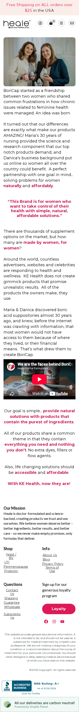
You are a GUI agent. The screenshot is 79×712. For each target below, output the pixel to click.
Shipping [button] (11, 598)
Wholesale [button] (12, 607)
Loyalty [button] (59, 609)
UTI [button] (6, 562)
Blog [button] (46, 559)
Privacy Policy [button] (52, 564)
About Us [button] (50, 555)
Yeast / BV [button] (11, 556)
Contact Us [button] (12, 592)
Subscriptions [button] (12, 616)
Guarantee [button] (12, 603)
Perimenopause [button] (16, 567)
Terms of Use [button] (52, 569)
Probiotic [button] (11, 571)
